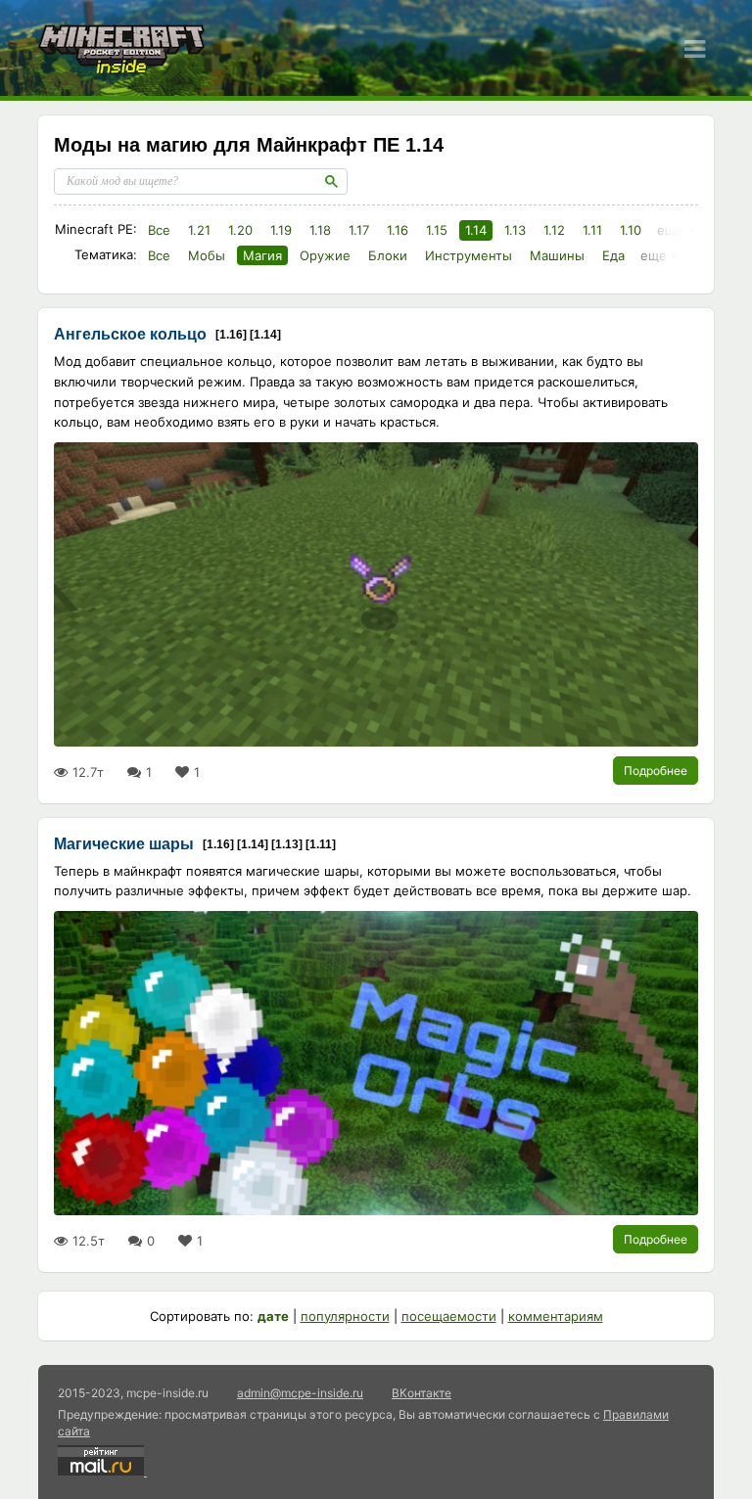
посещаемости (448, 1316)
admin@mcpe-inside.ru (300, 1392)
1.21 (199, 230)
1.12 (554, 230)
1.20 (240, 230)
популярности (345, 1316)
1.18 (320, 230)
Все (159, 230)
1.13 (515, 230)
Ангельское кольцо (130, 334)
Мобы (206, 255)
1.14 (476, 230)
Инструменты (468, 255)
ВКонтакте (421, 1392)
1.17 (359, 230)
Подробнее (655, 770)
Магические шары (124, 844)
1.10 (630, 230)
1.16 (397, 230)
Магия (262, 255)
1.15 (436, 230)
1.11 (592, 230)
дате (273, 1316)
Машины (557, 255)
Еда (613, 255)
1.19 (281, 230)
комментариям (555, 1316)
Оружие (325, 255)
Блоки (387, 255)
